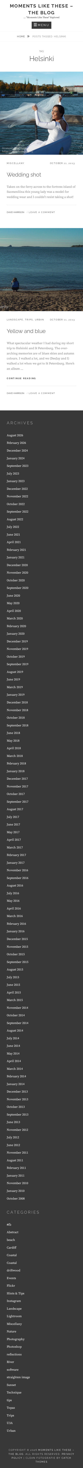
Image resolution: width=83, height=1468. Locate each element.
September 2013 (17, 1114)
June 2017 (13, 824)
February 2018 (16, 763)
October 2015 (16, 954)
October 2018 (16, 718)
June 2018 (13, 733)
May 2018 (13, 741)
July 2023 (13, 473)
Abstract (12, 1232)
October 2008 (16, 1199)
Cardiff (11, 1248)
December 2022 (17, 489)
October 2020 (16, 580)
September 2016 (17, 878)
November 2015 (17, 947)
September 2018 (17, 725)
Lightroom (14, 1316)
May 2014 (13, 1053)
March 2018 (15, 756)
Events (11, 1278)
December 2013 (17, 1092)
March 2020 (15, 618)
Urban (39, 319)
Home (21, 36)
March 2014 (15, 1069)
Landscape (15, 319)
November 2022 (17, 496)
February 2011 (16, 1168)
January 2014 (16, 1084)
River (10, 1362)
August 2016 (15, 885)
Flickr (11, 1286)
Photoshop (14, 1347)
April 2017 (14, 840)
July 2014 (13, 1038)
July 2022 (13, 527)
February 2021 (16, 550)
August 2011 (15, 1160)
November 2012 (17, 1130)
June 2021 (13, 535)
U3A (10, 1423)
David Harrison (15, 212)
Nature (11, 1331)
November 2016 (17, 870)
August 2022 (15, 519)
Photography (16, 1339)
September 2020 (17, 588)
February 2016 (16, 924)
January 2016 (16, 931)
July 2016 (13, 893)
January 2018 (16, 771)
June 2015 (13, 985)
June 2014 (13, 1046)
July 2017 (13, 817)
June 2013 (13, 1122)
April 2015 (14, 992)
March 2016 (15, 916)
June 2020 (13, 596)
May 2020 (13, 603)
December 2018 (17, 702)
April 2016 (14, 908)
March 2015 (15, 1000)
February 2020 (16, 626)
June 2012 (13, 1145)
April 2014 (14, 1061)
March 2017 (15, 847)
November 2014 (17, 1008)
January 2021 (16, 557)
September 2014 (17, 1023)
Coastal (12, 1255)
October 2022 (16, 504)
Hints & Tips (15, 1293)
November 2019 (17, 649)
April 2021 (14, 542)
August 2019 (15, 672)
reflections (14, 1354)
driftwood (13, 1270)
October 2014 (16, 1015)
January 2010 (16, 1191)
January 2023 (16, 481)
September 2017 (17, 802)
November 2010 (17, 1183)
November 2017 (17, 786)
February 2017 (16, 855)
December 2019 (17, 641)
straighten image (18, 1377)
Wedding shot (24, 175)
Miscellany (15, 163)
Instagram (14, 1301)
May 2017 (13, 832)
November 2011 (17, 1153)
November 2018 (17, 710)
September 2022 (17, 512)
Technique (14, 1392)
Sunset (11, 1385)
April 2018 (14, 748)
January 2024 (16, 458)
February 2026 (16, 443)
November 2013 (17, 1099)
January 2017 (16, 863)
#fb (9, 1225)
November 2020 (17, 573)
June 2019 (13, 679)
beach (11, 1240)
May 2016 (13, 901)
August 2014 (15, 1030)
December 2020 (17, 565)
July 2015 (13, 977)
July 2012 (13, 1137)
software (13, 1370)
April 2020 (14, 611)
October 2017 (16, 794)
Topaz (11, 1408)
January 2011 (16, 1176)
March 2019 (15, 687)
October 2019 (16, 657)
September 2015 (17, 962)
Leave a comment (42, 212)
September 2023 (17, 466)
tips (9, 1400)
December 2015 (17, 939)
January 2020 (16, 634)
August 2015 (15, 969)
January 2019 (16, 695)
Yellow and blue (26, 331)
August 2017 (15, 809)
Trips (29, 319)
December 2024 (17, 451)
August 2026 (15, 435)
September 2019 (17, 664)
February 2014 (16, 1076)
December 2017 (17, 779)
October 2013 (16, 1107)
